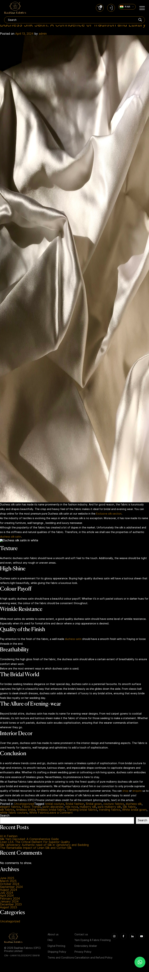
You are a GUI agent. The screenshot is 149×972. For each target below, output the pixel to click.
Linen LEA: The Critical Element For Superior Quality (35, 842)
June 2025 (7, 878)
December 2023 (11, 904)
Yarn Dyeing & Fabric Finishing (92, 940)
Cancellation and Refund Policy (93, 957)
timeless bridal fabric (51, 809)
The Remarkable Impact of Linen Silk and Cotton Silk (36, 847)
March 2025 (8, 881)
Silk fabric (129, 806)
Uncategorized (24, 803)
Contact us (81, 934)
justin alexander (53, 806)
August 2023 (8, 907)
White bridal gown (134, 809)
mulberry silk (88, 806)
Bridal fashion (75, 803)
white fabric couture (14, 812)
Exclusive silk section (109, 513)
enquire (137, 790)
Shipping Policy (57, 951)
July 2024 (6, 892)
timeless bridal (25, 809)
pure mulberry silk (109, 806)
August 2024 (8, 889)
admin (43, 33)
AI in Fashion (8, 836)
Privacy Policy (82, 951)
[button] (139, 962)
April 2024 (7, 895)
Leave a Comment (60, 812)
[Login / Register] (111, 8)
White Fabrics (38, 812)
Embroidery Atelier (85, 945)
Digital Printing (56, 945)
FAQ (50, 940)
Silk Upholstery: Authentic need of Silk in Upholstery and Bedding (44, 845)
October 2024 (9, 884)
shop (125, 790)
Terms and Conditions (61, 957)
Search (4, 815)
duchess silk (134, 803)
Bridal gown (94, 803)
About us (53, 934)
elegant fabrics (10, 806)
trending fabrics (109, 809)
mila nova (71, 806)
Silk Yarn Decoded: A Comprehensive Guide (29, 839)
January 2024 (9, 901)
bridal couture (54, 803)
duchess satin (73, 639)
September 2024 (11, 887)
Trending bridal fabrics (82, 809)
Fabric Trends (31, 806)
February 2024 (10, 898)
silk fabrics (7, 809)
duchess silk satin (10, 536)
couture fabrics (113, 803)
